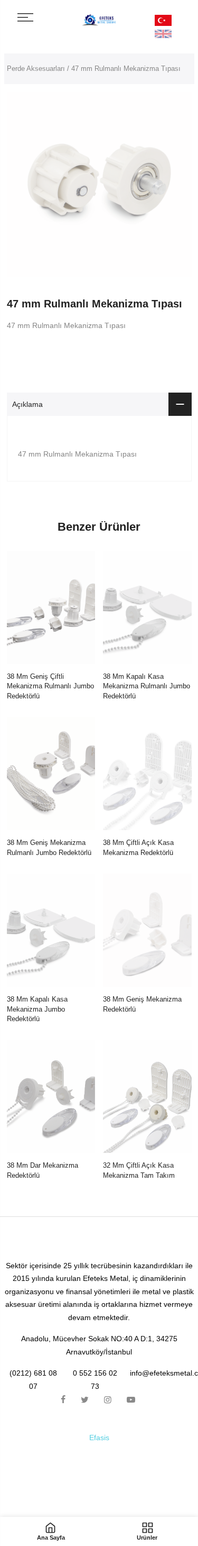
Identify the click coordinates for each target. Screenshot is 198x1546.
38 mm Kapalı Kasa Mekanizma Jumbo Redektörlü (37, 1009)
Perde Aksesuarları (36, 68)
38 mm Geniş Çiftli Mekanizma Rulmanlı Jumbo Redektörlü (50, 686)
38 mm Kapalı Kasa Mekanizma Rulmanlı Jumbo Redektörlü (146, 686)
